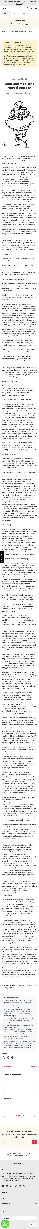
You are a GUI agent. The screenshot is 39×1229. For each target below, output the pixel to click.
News (8, 31)
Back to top (18, 1164)
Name (6, 1080)
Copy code (24, 24)
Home (3, 31)
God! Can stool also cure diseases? (22, 31)
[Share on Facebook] (8, 1057)
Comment (7, 1098)
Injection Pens (26, 985)
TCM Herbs (15, 988)
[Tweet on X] (4, 1057)
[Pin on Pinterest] (12, 1057)
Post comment (19, 1115)
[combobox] (19, 13)
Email (6, 1089)
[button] (32, 8)
